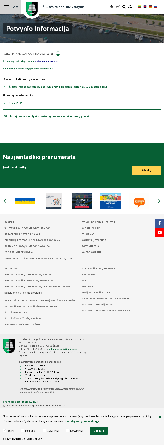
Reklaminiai (76, 430)
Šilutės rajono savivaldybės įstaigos (27, 228)
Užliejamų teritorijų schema (18, 61)
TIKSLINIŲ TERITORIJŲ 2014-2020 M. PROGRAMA (32, 240)
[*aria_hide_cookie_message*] (160, 417)
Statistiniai (53, 430)
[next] (159, 201)
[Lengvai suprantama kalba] (112, 7)
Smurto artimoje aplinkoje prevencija (106, 298)
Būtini (11, 430)
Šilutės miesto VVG (16, 312)
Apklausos (88, 274)
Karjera (9, 222)
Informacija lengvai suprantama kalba (106, 310)
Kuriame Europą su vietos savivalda (27, 246)
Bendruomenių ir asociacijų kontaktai (28, 280)
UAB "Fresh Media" (56, 405)
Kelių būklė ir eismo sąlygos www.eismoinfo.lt (28, 68)
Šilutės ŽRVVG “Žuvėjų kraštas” (23, 318)
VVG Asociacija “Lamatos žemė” (22, 324)
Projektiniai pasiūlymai (18, 252)
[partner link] (25, 201)
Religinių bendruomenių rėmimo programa (31, 306)
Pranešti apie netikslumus (20, 401)
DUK (84, 280)
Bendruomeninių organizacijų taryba (27, 274)
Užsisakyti (147, 170)
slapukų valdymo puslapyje (82, 421)
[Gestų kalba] (118, 7)
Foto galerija (90, 246)
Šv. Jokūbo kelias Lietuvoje (99, 222)
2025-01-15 (15, 103)
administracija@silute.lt (63, 348)
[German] (150, 7)
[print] (58, 53)
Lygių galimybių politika (97, 292)
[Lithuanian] (139, 7)
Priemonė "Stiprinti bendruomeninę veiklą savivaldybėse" (40, 300)
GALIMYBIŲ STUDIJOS (94, 240)
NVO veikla (11, 268)
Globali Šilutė (91, 228)
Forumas (87, 286)
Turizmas (88, 234)
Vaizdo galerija (91, 252)
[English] (145, 7)
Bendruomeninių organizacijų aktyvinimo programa (37, 286)
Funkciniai (30, 430)
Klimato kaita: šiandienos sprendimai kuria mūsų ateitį (39, 258)
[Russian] (155, 7)
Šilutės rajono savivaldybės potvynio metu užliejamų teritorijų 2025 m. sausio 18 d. (58, 87)
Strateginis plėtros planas (22, 234)
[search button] (124, 7)
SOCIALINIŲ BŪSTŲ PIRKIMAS (98, 268)
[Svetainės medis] (130, 7)
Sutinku (99, 431)
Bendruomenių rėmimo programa (23, 292)
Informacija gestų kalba (97, 304)
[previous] (5, 201)
